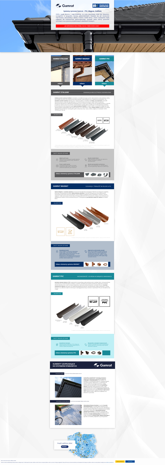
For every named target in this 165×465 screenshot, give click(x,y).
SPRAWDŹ (64, 446)
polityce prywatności (110, 462)
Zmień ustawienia (120, 461)
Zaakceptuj (130, 461)
